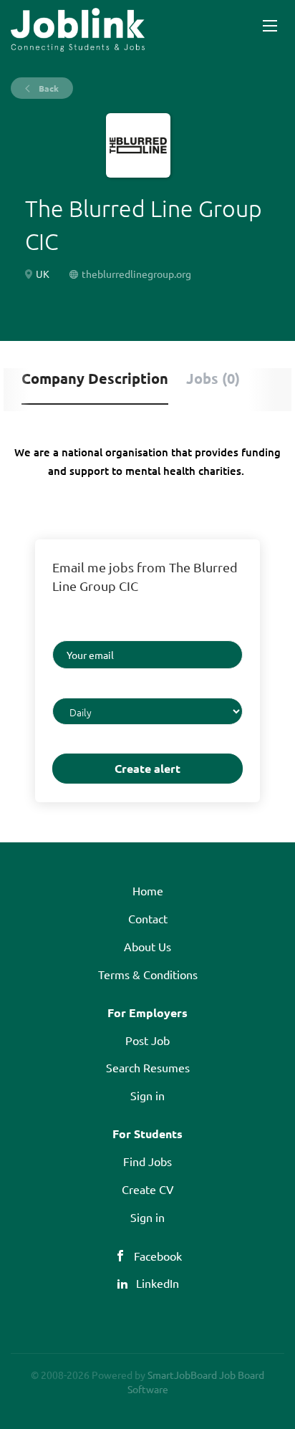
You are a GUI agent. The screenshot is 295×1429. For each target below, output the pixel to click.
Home (147, 890)
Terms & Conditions (148, 974)
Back (48, 88)
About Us (147, 946)
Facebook (158, 1255)
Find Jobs (147, 1161)
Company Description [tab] (94, 378)
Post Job (147, 1040)
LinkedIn (157, 1283)
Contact (148, 918)
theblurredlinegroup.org (136, 273)
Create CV (148, 1189)
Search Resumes (148, 1067)
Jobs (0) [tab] (213, 378)
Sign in (147, 1095)
